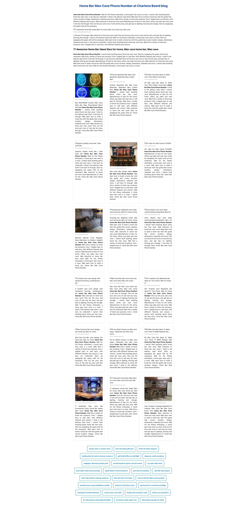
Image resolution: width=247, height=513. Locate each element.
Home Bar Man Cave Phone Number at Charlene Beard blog (123, 6)
